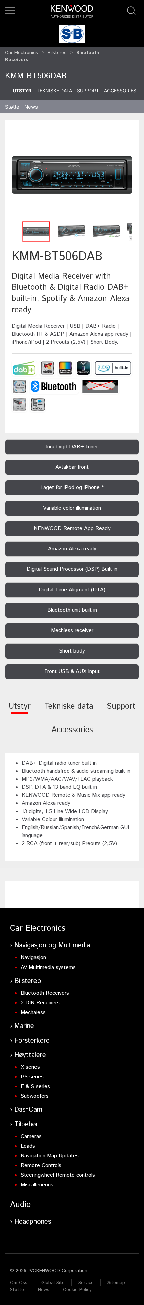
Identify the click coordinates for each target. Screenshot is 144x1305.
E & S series (35, 1086)
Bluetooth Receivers (45, 993)
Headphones (32, 1222)
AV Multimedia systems (48, 967)
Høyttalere (30, 1055)
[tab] (19, 710)
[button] (10, 10)
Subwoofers (35, 1096)
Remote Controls (41, 1165)
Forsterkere (32, 1041)
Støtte (17, 1289)
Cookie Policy (77, 1289)
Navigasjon (33, 958)
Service (86, 1282)
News (31, 107)
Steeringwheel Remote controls (58, 1175)
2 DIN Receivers (40, 1003)
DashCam (28, 1110)
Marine (24, 1026)
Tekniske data (54, 90)
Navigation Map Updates (50, 1156)
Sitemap (116, 1282)
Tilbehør (26, 1124)
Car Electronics (21, 52)
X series (30, 1067)
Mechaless (33, 1012)
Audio (20, 1204)
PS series (32, 1077)
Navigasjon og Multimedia (52, 945)
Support (88, 90)
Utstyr (22, 90)
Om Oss (18, 1282)
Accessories (120, 90)
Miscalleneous (37, 1185)
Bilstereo (57, 52)
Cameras (31, 1136)
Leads (28, 1146)
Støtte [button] (12, 107)
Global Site (53, 1282)
